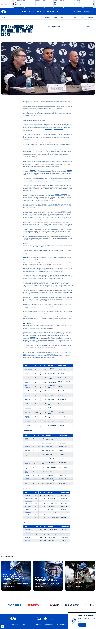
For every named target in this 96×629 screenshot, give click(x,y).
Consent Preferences (49, 624)
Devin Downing (37, 250)
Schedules (47, 17)
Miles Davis (48, 126)
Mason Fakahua (35, 338)
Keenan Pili (69, 170)
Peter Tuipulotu (29, 212)
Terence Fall (35, 268)
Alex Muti (57, 194)
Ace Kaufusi (32, 170)
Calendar (24, 11)
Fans (44, 11)
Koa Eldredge (26, 257)
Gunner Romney (48, 129)
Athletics (39, 11)
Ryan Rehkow (26, 340)
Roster (55, 17)
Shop (58, 11)
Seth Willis (32, 337)
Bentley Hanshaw (53, 335)
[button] (13, 4)
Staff (69, 17)
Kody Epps (50, 262)
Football (5, 574)
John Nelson (50, 185)
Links (24, 7)
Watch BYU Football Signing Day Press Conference (34, 119)
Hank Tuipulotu (31, 219)
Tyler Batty (64, 332)
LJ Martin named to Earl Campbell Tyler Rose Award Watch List (13, 578)
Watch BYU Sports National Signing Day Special (34, 120)
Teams (28, 11)
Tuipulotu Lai (27, 475)
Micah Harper (38, 205)
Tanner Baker (28, 529)
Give (48, 11)
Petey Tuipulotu (67, 204)
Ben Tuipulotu (40, 219)
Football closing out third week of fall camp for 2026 (79, 581)
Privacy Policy (38, 624)
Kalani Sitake (49, 101)
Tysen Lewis (35, 357)
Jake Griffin (58, 311)
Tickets (33, 11)
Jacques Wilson (29, 205)
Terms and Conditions (61, 624)
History (75, 17)
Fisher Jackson (36, 347)
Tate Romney (65, 127)
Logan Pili (27, 390)
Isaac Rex (25, 219)
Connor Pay (57, 355)
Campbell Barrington (28, 355)
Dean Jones (59, 204)
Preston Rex (49, 204)
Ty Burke (54, 204)
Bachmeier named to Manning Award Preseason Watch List (46, 580)
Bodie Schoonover (58, 129)
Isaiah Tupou (27, 481)
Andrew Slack (57, 345)
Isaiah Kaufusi (46, 173)
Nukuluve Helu (68, 292)
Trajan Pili (35, 171)
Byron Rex (63, 211)
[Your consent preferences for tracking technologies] (2, 626)
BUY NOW (83, 625)
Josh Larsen (64, 194)
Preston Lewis (67, 334)
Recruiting (52, 11)
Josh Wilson (40, 178)
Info (83, 17)
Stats (62, 17)
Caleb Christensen (40, 334)
